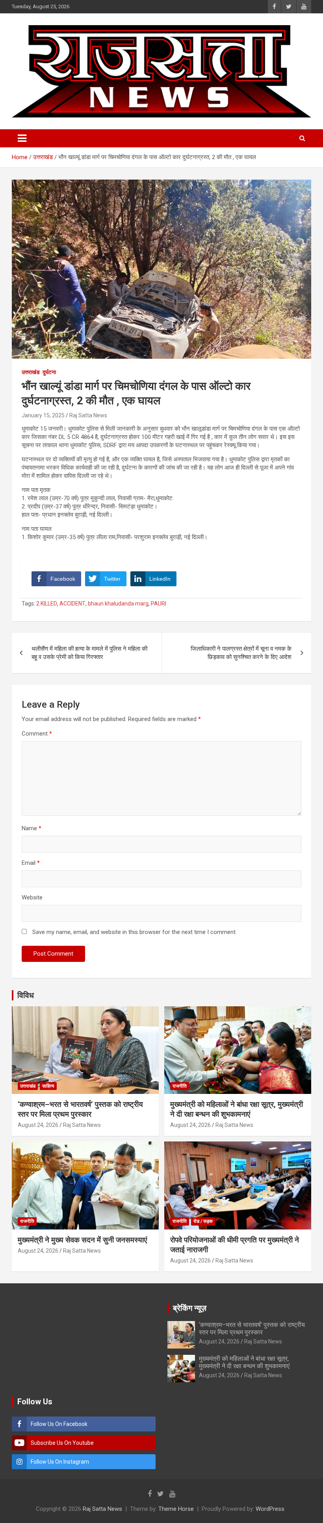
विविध (25, 995)
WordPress (270, 1508)
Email (31, 862)
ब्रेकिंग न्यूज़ (189, 1308)
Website (32, 897)
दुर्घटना (49, 372)
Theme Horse (176, 1508)
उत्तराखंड (31, 372)
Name (31, 828)
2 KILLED (46, 603)
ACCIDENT (72, 603)
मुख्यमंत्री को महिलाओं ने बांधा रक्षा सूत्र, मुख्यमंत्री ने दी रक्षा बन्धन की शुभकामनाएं (236, 1109)
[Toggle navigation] (22, 138)
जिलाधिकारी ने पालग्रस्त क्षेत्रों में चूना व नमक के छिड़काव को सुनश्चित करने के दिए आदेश (241, 653)
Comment (37, 733)
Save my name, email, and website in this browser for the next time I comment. (134, 932)
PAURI (158, 603)
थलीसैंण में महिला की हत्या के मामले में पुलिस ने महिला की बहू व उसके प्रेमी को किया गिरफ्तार (89, 653)
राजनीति (180, 1086)
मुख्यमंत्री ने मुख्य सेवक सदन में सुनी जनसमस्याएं (82, 1239)
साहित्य (48, 1086)
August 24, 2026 (38, 1125)
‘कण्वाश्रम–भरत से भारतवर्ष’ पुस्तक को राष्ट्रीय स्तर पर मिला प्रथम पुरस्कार (80, 1109)
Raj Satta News (88, 415)
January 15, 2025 (43, 415)
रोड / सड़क (203, 1221)
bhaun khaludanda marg (118, 603)
